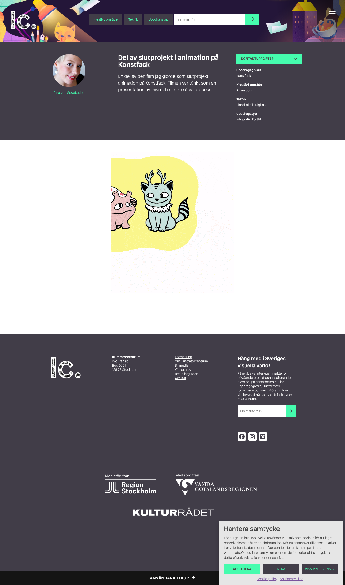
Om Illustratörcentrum (191, 361)
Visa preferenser (320, 569)
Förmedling (183, 357)
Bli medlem (183, 365)
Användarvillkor (291, 579)
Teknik (133, 19)
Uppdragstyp (158, 19)
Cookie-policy (267, 579)
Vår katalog (183, 370)
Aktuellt (180, 378)
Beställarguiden (186, 374)
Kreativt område (105, 19)
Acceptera (242, 569)
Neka (281, 569)
